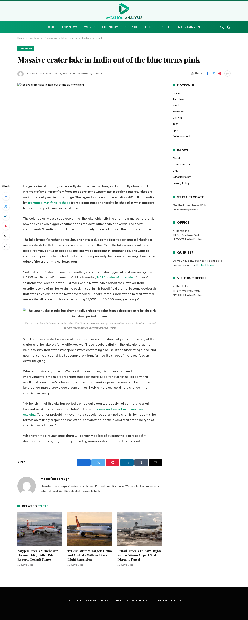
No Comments (80, 73)
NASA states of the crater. (116, 277)
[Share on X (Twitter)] (214, 73)
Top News (70, 27)
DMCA (176, 170)
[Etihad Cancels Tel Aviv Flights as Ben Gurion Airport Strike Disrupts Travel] (139, 529)
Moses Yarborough (40, 73)
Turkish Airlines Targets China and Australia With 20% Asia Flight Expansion (89, 555)
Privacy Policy (181, 183)
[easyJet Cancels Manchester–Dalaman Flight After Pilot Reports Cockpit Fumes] (39, 529)
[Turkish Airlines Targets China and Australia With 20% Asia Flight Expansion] (89, 529)
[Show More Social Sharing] (227, 73)
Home (50, 27)
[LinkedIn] (6, 216)
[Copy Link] (6, 246)
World (90, 27)
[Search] (222, 27)
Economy (110, 27)
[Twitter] (6, 206)
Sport (165, 27)
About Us (178, 158)
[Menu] (19, 27)
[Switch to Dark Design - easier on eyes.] (228, 27)
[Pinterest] (6, 226)
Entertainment (189, 27)
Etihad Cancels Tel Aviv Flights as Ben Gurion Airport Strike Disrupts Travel (139, 555)
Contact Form (181, 164)
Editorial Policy (182, 177)
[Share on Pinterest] (220, 73)
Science (131, 27)
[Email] (6, 236)
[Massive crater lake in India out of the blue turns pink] (89, 130)
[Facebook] (6, 196)
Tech (149, 27)
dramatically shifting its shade (49, 202)
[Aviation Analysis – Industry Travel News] (124, 11)
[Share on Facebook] (207, 73)
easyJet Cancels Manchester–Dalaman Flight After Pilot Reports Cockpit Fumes (38, 555)
